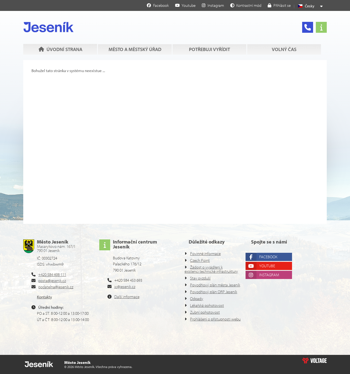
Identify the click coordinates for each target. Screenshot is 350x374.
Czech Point (200, 260)
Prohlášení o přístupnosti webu (215, 319)
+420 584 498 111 (52, 274)
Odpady (196, 298)
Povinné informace (205, 253)
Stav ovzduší (200, 278)
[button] (246, 5)
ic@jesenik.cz (124, 286)
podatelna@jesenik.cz (55, 286)
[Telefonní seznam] (307, 27)
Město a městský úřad (135, 49)
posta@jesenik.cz (52, 280)
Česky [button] (309, 6)
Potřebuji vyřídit (209, 49)
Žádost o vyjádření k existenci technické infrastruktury (211, 269)
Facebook (268, 256)
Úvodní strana (48, 27)
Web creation (314, 361)
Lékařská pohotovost (207, 305)
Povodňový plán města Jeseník (215, 284)
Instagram (269, 274)
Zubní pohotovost (205, 312)
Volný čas (284, 49)
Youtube (267, 265)
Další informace (126, 296)
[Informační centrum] (321, 27)
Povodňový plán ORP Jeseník (213, 291)
